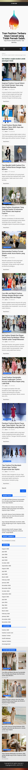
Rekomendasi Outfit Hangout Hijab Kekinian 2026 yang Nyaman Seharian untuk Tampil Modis (12, 530)
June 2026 (4, 554)
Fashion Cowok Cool (7, 632)
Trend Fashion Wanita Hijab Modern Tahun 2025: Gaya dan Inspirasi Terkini (14, 114)
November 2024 (6, 588)
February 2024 (6, 613)
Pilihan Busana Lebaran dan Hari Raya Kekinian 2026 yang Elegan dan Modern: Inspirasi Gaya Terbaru (13, 508)
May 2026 (4, 557)
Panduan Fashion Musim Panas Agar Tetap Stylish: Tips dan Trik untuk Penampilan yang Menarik (14, 412)
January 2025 (5, 582)
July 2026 (4, 551)
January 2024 (5, 616)
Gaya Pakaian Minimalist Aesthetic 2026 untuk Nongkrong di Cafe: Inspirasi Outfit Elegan (13, 523)
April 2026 (4, 560)
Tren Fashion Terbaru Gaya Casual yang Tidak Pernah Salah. (14, 36)
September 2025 (6, 565)
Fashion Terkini (6, 635)
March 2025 (5, 577)
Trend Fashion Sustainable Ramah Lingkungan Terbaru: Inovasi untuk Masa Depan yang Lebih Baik (14, 366)
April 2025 (4, 574)
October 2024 (5, 591)
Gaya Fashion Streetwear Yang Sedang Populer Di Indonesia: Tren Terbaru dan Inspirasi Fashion (14, 196)
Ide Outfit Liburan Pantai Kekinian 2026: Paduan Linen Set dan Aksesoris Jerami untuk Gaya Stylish (13, 516)
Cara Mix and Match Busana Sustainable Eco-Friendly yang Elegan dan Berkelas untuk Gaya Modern (13, 501)
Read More (6, 101)
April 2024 (4, 608)
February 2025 (6, 580)
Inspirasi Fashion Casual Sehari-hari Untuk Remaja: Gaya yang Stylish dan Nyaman (14, 72)
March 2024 (5, 611)
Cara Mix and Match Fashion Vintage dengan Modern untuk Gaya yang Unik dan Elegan (14, 282)
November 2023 (6, 622)
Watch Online (24, 49)
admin (6, 89)
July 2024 (4, 599)
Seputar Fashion (7, 79)
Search (4, 488)
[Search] (20, 48)
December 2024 (6, 585)
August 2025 (5, 568)
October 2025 (5, 563)
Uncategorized (6, 644)
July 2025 (4, 571)
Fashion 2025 (5, 630)
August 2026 (5, 549)
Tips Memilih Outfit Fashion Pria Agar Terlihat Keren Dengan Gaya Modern (14, 154)
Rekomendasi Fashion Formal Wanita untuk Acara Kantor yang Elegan (14, 240)
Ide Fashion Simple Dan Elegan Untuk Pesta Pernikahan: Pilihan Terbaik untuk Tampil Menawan (14, 324)
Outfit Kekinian (6, 638)
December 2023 (6, 619)
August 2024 (5, 596)
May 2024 (4, 605)
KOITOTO (20, 765)
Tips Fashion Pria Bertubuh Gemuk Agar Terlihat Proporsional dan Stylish (14, 454)
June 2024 (4, 602)
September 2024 (6, 594)
